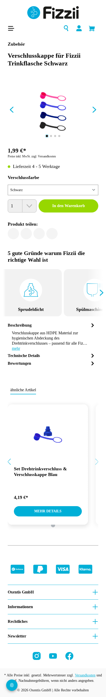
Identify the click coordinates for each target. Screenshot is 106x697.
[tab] (52, 336)
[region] (53, 111)
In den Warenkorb (68, 205)
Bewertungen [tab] (19, 363)
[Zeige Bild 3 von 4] (55, 136)
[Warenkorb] (91, 28)
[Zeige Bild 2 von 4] (51, 136)
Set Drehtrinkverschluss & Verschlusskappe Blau (40, 471)
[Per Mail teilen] (39, 233)
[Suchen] (66, 28)
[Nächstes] (94, 110)
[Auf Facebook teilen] (13, 233)
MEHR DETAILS (47, 511)
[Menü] (12, 28)
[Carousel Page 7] (53, 525)
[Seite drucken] (52, 233)
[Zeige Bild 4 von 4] (59, 136)
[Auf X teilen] (26, 233)
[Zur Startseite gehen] (53, 12)
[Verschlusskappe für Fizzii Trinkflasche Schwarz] (53, 110)
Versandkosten (85, 675)
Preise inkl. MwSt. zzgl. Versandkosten (32, 156)
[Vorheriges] (11, 110)
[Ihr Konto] (79, 28)
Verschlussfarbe (23, 177)
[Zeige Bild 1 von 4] (47, 136)
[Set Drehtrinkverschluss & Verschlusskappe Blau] (48, 427)
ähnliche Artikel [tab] (23, 390)
